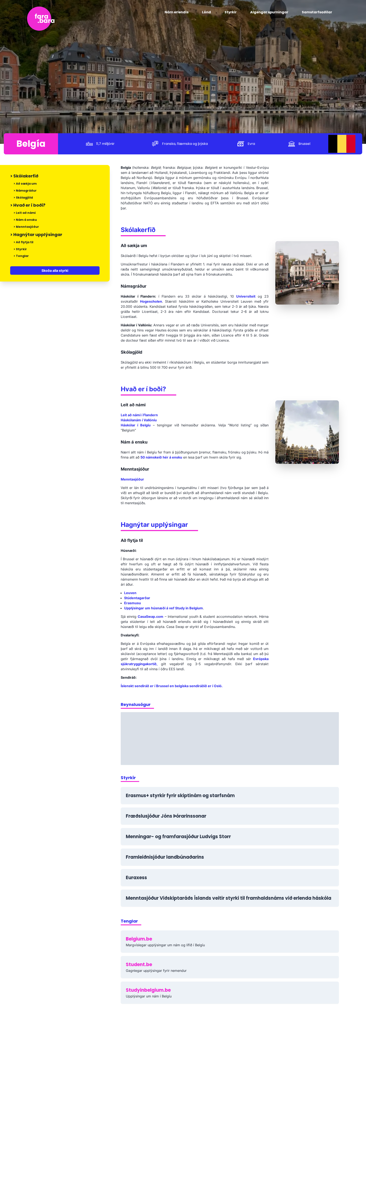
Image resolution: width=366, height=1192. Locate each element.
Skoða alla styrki (55, 270)
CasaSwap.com (150, 616)
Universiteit (245, 296)
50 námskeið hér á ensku (161, 457)
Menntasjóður (132, 479)
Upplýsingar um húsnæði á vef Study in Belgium (163, 608)
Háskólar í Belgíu (136, 425)
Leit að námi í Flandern (139, 415)
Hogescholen (151, 301)
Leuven (130, 593)
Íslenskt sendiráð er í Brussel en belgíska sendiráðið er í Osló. (172, 686)
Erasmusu (132, 603)
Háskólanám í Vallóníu (139, 420)
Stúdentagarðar (137, 598)
